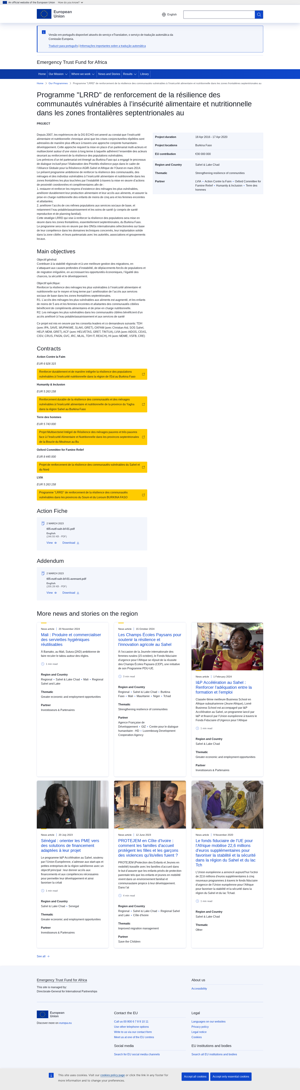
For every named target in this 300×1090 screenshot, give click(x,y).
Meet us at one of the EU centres (134, 1037)
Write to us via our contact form (133, 1031)
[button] (52, 543)
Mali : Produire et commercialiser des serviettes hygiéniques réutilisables (71, 639)
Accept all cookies (195, 1076)
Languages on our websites (208, 1021)
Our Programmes (58, 83)
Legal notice (199, 1031)
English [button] (172, 14)
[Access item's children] (67, 74)
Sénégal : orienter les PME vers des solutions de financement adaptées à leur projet (70, 845)
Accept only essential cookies (231, 1076)
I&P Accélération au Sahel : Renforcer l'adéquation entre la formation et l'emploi (224, 687)
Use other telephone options (131, 1026)
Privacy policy (200, 1026)
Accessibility (199, 988)
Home (42, 74)
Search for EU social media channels (137, 1054)
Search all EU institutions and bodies (214, 1054)
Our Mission (56, 74)
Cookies (196, 1037)
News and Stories (109, 74)
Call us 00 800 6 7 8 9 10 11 (131, 1021)
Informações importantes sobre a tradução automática (113, 45)
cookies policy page (112, 1075)
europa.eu (65, 1022)
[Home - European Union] (54, 14)
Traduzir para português (63, 45)
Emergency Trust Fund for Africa (62, 980)
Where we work (80, 74)
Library (144, 74)
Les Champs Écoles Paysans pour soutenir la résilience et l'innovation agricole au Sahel (149, 639)
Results (127, 74)
